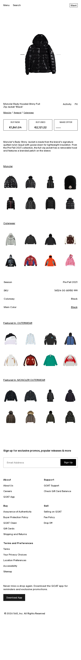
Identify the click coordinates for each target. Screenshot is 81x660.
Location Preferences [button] (14, 560)
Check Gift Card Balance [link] (57, 491)
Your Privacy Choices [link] (15, 555)
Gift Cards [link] (8, 528)
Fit (76, 104)
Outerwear (29, 113)
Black (74, 307)
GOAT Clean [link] (10, 523)
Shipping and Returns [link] (15, 534)
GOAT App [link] (9, 497)
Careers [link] (7, 491)
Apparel (17, 113)
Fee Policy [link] (49, 517)
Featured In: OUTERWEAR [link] (17, 323)
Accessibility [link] (10, 566)
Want (74, 5)
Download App (14, 598)
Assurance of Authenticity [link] (17, 512)
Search (17, 5)
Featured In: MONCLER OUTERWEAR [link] (24, 380)
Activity (67, 104)
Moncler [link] (8, 166)
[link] (10, 182)
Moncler (7, 113)
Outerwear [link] (9, 223)
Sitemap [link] (7, 571)
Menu (6, 5)
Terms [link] (6, 549)
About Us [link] (8, 486)
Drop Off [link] (48, 523)
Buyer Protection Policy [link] (15, 517)
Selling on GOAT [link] (53, 512)
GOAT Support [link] (51, 486)
